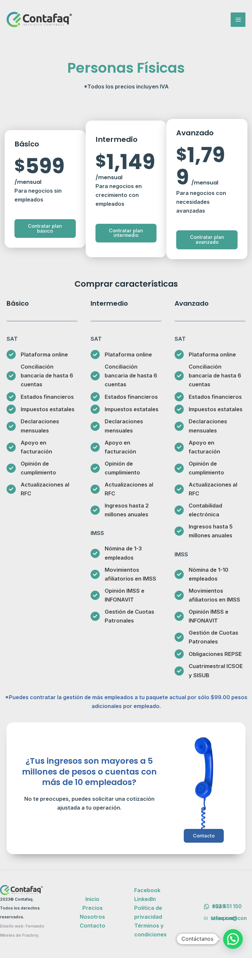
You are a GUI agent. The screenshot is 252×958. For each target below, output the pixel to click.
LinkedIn (145, 899)
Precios (92, 908)
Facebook (147, 890)
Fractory (30, 935)
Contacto (204, 836)
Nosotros (92, 916)
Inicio (92, 899)
